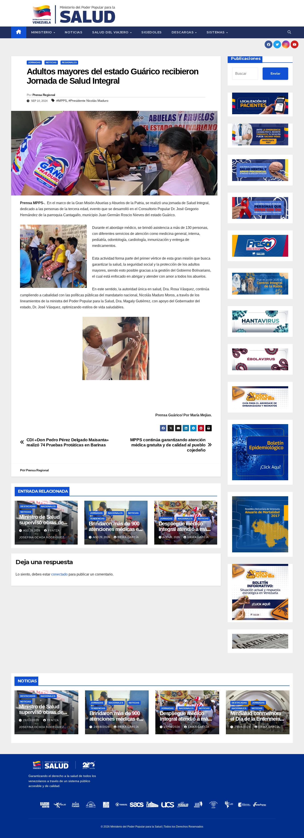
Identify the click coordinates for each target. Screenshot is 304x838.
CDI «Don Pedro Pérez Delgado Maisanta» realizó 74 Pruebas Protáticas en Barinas (67, 442)
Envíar (275, 73)
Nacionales (48, 506)
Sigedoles (151, 32)
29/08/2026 (31, 720)
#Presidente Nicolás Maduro (88, 100)
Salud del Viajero (111, 32)
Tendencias (97, 518)
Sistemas (216, 32)
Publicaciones (246, 58)
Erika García (128, 537)
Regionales (69, 62)
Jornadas (34, 62)
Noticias (73, 32)
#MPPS (61, 100)
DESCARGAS (183, 32)
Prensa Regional (43, 95)
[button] (289, 32)
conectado (59, 574)
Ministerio (42, 32)
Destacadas (28, 506)
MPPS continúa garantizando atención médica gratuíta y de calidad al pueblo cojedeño (168, 444)
